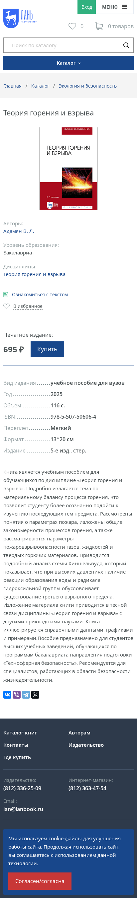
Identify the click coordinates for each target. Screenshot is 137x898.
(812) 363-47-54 (87, 788)
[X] (35, 695)
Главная (12, 86)
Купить (47, 349)
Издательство (86, 744)
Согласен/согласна (40, 881)
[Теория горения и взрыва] (69, 168)
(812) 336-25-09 (22, 788)
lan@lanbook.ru (23, 809)
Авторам (79, 732)
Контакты (15, 744)
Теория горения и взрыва (34, 274)
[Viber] (17, 695)
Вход (86, 7)
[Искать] (126, 45)
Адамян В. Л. (18, 231)
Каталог (40, 86)
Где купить (17, 757)
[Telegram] (26, 695)
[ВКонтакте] (7, 695)
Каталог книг (20, 732)
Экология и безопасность (88, 86)
